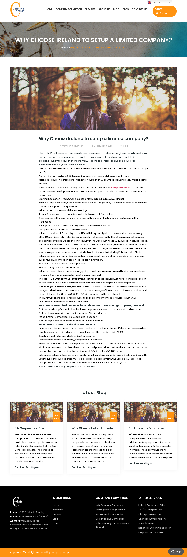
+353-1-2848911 (27, 512)
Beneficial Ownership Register (154, 527)
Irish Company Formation (109, 505)
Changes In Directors (149, 514)
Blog (116, 9)
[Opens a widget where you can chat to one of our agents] (176, 552)
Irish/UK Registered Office (152, 505)
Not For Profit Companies (109, 514)
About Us (104, 9)
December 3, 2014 (102, 145)
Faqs (125, 9)
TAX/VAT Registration (150, 509)
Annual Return (146, 523)
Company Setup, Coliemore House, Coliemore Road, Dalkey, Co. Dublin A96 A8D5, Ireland (29, 524)
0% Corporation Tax (29, 428)
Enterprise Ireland (120, 187)
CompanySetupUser (72, 145)
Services (90, 9)
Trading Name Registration (110, 509)
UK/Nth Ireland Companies (110, 518)
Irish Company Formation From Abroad (112, 525)
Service (57, 514)
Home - (65, 47)
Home (49, 9)
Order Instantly (161, 11)
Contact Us (139, 9)
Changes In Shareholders (152, 518)
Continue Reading (25, 467)
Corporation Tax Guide (150, 532)
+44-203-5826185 (28, 516)
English (155, 2)
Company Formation (68, 9)
